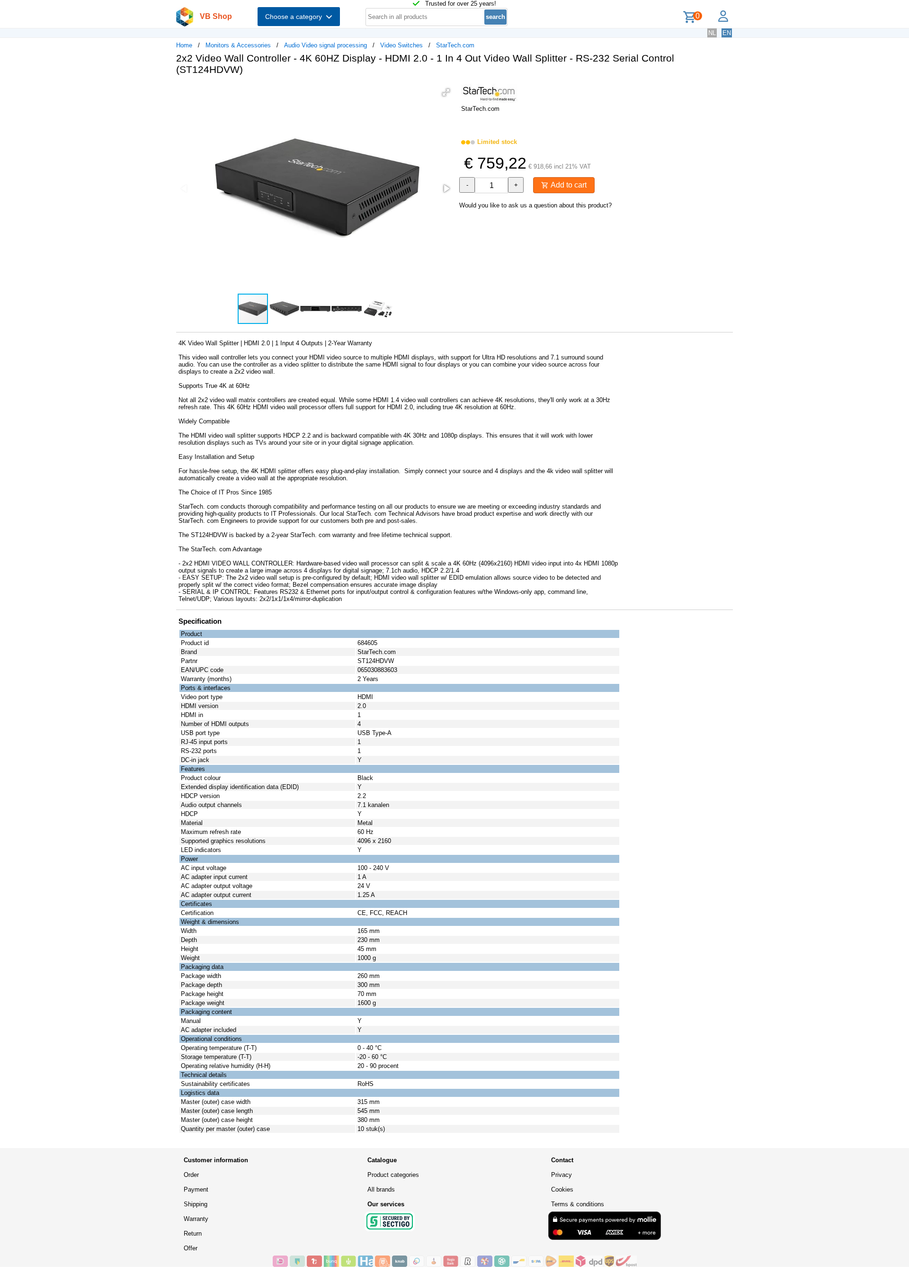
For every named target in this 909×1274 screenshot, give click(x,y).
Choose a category (295, 16)
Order (191, 1174)
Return (193, 1233)
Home (184, 45)
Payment (196, 1189)
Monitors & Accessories (238, 45)
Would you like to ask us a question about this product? (535, 205)
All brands (381, 1189)
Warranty (196, 1218)
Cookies (562, 1189)
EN (726, 32)
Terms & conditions (577, 1204)
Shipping (195, 1204)
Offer (190, 1248)
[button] (446, 92)
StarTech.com (455, 45)
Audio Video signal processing (325, 45)
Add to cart (568, 185)
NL (712, 32)
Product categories (393, 1174)
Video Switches (401, 45)
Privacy (561, 1174)
